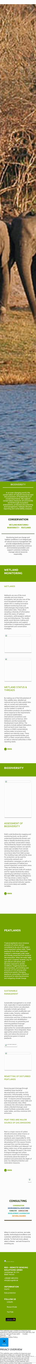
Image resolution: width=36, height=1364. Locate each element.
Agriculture (23, 1210)
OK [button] (9, 1335)
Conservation (18, 1205)
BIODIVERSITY (13, 527)
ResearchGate (12, 1307)
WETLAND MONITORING (18, 525)
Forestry (13, 1210)
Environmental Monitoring (19, 1208)
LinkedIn (10, 1302)
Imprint (6, 1289)
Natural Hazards (19, 1216)
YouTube (10, 1312)
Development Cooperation (19, 1213)
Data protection (10, 1293)
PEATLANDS (26, 527)
